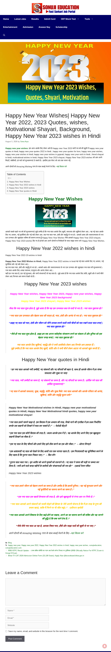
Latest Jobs (20, 19)
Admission (28, 27)
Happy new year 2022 (29, 545)
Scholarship (61, 27)
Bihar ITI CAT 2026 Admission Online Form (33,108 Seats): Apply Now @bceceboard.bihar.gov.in (46, 556)
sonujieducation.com (13, 548)
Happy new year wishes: (17, 148)
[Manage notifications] (104, 646)
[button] (4, 35)
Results (35, 19)
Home (6, 19)
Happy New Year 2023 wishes (22, 188)
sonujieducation (95, 545)
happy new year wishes (79, 545)
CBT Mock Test (68, 19)
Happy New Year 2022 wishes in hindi (25, 185)
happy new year (14, 545)
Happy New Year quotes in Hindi (23, 191)
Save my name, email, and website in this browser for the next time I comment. (43, 631)
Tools (87, 19)
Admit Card (50, 19)
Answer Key (44, 27)
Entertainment (10, 27)
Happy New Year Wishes (19, 182)
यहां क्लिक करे (62, 166)
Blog (10, 543)
